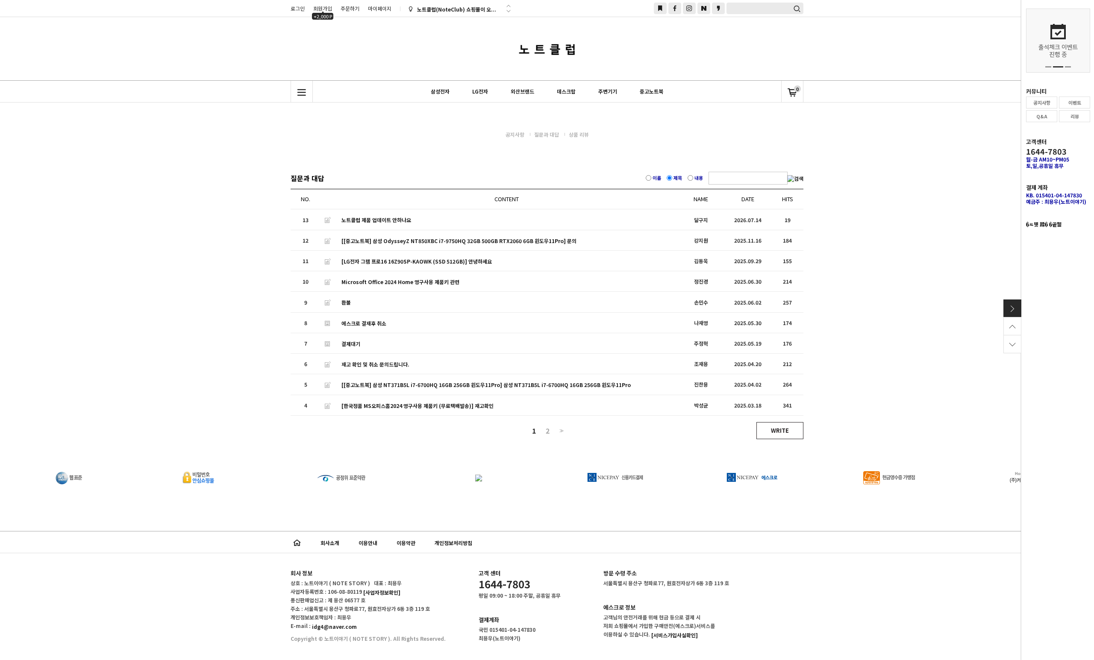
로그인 (298, 8)
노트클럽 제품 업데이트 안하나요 (376, 220)
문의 (571, 240)
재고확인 (484, 405)
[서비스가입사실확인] (674, 635)
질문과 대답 (546, 134)
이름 (656, 177)
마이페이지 (379, 8)
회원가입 (322, 9)
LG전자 (480, 91)
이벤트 (1074, 102)
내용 (698, 177)
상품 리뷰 (579, 134)
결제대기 (350, 343)
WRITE (780, 430)
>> (560, 431)
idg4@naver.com (334, 626)
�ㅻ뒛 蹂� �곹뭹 (1044, 224)
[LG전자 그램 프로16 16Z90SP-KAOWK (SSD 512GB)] (404, 261)
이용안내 (368, 543)
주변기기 (607, 91)
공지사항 (1041, 102)
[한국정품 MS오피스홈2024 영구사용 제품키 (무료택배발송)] (407, 405)
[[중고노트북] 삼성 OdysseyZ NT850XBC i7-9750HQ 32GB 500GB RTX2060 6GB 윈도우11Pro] (453, 240)
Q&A (1041, 116)
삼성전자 (440, 91)
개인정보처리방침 (453, 543)
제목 (677, 177)
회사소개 (330, 543)
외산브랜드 (522, 91)
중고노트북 (651, 91)
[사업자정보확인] (381, 592)
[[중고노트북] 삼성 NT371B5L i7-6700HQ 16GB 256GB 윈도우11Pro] (421, 385)
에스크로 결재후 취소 (363, 323)
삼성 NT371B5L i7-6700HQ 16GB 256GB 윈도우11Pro (567, 385)
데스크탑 (566, 91)
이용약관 (406, 543)
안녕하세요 (480, 261)
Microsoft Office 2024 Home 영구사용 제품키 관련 (400, 281)
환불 (346, 302)
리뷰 (1074, 116)
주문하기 (350, 8)
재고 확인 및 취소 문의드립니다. (375, 364)
